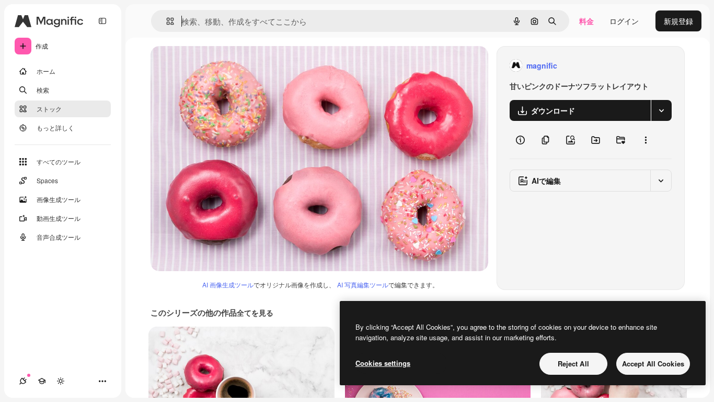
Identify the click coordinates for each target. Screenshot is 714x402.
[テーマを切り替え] (60, 381)
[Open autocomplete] (166, 21)
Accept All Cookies (653, 363)
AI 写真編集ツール (362, 284)
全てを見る (255, 312)
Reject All (573, 363)
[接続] (23, 381)
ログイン (624, 21)
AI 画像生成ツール (228, 284)
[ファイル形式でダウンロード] (661, 110)
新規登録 (678, 21)
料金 (586, 21)
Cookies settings (382, 363)
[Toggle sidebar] (102, 21)
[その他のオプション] (645, 139)
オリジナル (222, 65)
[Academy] (41, 381)
